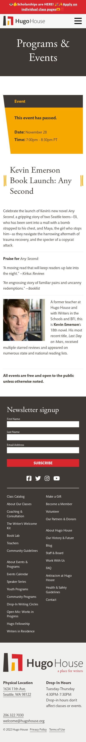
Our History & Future (60, 538)
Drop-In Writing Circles (22, 604)
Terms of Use (57, 729)
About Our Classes (19, 504)
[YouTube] (56, 478)
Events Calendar (17, 574)
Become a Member (59, 504)
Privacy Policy (38, 729)
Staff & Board (54, 553)
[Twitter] (38, 478)
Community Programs (21, 597)
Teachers (13, 543)
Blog (49, 545)
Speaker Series (16, 582)
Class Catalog (16, 496)
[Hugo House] (43, 662)
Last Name (13, 432)
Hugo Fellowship (18, 624)
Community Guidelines (22, 551)
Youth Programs (17, 589)
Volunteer (52, 511)
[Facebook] (29, 478)
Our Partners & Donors (61, 519)
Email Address (15, 445)
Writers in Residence (21, 631)
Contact (51, 600)
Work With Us (55, 560)
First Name (13, 419)
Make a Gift (53, 496)
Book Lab (13, 536)
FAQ (48, 568)
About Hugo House (59, 530)
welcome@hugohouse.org (23, 720)
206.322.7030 (13, 715)
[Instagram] (47, 478)
